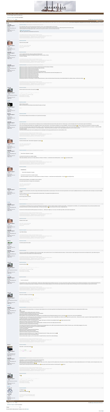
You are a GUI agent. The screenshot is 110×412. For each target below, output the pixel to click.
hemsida (8, 100)
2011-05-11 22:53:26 (22, 52)
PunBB (27, 409)
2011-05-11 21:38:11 (22, 24)
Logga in (18, 13)
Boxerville (9, 17)
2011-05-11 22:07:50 (22, 40)
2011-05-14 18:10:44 (22, 250)
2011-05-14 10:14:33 (22, 218)
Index (8, 13)
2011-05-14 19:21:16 (22, 262)
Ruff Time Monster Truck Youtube (24, 95)
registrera (97, 19)
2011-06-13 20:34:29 (22, 373)
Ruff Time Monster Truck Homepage (24, 96)
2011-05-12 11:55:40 (22, 102)
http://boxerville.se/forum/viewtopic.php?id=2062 (26, 35)
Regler (11, 13)
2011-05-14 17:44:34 (22, 240)
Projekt (12, 17)
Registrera (14, 13)
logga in (93, 19)
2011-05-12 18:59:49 (22, 166)
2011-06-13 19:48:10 (22, 307)
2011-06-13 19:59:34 (22, 344)
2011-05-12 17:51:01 (22, 138)
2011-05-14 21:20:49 (22, 292)
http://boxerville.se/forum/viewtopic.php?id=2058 (26, 37)
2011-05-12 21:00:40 (22, 188)
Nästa (16, 19)
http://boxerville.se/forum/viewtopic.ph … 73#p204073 (26, 36)
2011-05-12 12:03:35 (22, 113)
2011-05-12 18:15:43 (22, 150)
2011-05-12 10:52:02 (22, 87)
